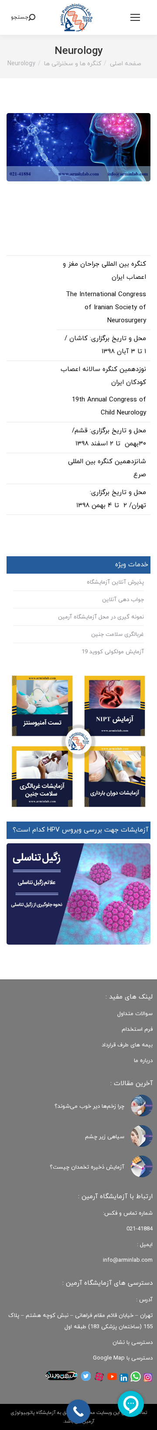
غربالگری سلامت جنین (117, 634)
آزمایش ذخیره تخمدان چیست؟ (87, 1167)
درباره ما (143, 1061)
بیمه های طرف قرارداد (127, 1045)
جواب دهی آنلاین (123, 600)
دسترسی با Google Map (123, 1358)
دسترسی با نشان (133, 1342)
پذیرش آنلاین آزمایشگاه (115, 582)
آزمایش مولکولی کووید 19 (113, 652)
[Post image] (142, 1105)
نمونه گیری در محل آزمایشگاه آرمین (101, 617)
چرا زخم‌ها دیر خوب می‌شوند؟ (89, 1106)
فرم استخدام (137, 1029)
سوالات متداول (135, 1014)
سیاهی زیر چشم (104, 1137)
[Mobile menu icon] (135, 17)
